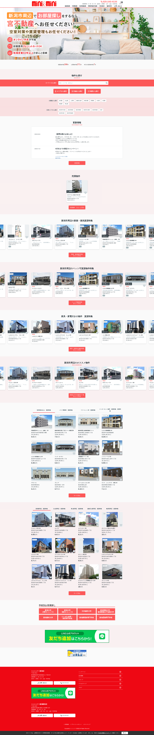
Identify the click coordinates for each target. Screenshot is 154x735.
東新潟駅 (86, 100)
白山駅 (66, 100)
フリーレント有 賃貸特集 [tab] (88, 410)
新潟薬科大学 (48, 617)
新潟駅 (60, 100)
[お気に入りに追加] (85, 193)
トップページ (82, 671)
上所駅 (72, 100)
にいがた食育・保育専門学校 (67, 617)
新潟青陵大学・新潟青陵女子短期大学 (106, 611)
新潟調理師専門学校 (86, 617)
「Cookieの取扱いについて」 (103, 733)
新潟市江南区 (87, 109)
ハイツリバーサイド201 (61, 156)
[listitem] (77, 191)
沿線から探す (78, 91)
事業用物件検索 (92, 6)
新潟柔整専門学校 (105, 617)
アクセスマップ (82, 683)
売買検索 (74, 6)
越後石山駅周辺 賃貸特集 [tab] (94, 508)
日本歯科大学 (86, 611)
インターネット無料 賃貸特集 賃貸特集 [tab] (110, 410)
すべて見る (77, 495)
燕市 (101, 109)
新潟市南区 (95, 109)
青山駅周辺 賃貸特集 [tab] (77, 508)
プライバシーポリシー (76, 724)
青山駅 (66, 103)
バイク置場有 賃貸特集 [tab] (66, 410)
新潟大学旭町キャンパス (67, 611)
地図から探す (94, 91)
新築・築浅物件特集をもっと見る (77, 255)
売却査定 (102, 6)
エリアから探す (62, 91)
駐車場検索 (83, 6)
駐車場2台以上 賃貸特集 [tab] (44, 410)
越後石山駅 (79, 100)
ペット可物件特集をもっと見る (77, 302)
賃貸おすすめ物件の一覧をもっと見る (77, 395)
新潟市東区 (70, 109)
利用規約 (67, 724)
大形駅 (103, 100)
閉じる (124, 733)
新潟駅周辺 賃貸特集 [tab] (42, 508)
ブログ (80, 687)
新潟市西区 (78, 109)
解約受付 (109, 6)
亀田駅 (60, 103)
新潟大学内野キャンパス (48, 611)
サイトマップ (87, 724)
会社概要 (81, 675)
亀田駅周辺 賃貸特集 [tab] (112, 508)
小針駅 (98, 100)
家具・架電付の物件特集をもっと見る (77, 349)
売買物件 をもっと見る (77, 207)
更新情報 (77, 163)
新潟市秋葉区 (70, 113)
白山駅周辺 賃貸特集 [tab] (59, 508)
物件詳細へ (58, 158)
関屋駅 (92, 100)
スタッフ (81, 679)
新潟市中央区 (62, 109)
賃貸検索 (67, 6)
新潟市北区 (61, 113)
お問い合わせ (118, 6)
